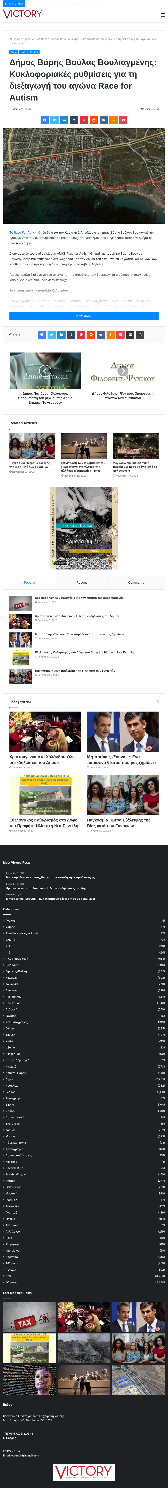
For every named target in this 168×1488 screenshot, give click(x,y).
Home (16, 39)
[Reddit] (94, 120)
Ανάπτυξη (12, 1212)
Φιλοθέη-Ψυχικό (16, 1174)
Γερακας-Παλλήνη (18, 971)
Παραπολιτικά (15, 1117)
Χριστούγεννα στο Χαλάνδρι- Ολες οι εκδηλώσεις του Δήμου (77, 616)
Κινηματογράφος (17, 1022)
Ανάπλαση (12, 1225)
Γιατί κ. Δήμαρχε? (17, 1060)
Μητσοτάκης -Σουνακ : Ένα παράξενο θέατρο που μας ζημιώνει (68, 3)
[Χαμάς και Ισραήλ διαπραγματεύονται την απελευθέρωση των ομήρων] (84, 1348)
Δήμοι (26, 39)
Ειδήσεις (33, 51)
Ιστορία (10, 1218)
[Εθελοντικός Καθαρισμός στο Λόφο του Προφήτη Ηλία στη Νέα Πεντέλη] (20, 658)
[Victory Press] (22, 14)
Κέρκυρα (11, 1161)
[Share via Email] (130, 335)
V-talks (10, 1111)
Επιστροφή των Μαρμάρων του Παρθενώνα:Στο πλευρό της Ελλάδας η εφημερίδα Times (83, 466)
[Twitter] (54, 120)
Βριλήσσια (12, 965)
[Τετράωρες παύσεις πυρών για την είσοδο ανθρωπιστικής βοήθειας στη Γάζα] (138, 1380)
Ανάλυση (11, 920)
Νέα (22, 51)
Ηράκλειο (12, 1085)
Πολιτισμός (13, 1003)
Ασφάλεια (12, 1206)
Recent (82, 582)
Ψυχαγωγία (13, 1244)
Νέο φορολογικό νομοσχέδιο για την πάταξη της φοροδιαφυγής (79, 597)
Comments (136, 582)
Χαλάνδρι (12, 977)
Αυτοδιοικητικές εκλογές (22, 933)
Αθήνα (10, 1028)
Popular (29, 582)
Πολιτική (11, 1009)
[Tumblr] (74, 120)
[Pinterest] (84, 120)
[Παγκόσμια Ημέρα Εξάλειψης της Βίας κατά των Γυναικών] (32, 446)
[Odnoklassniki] (113, 120)
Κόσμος (10, 1130)
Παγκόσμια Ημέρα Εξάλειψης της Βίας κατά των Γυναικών (75, 670)
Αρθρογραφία (14, 1149)
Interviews (12, 1250)
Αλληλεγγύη (14, 1231)
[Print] (140, 335)
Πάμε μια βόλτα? (17, 1142)
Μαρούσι (11, 1136)
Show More (83, 316)
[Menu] (163, 16)
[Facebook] (45, 120)
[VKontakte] (104, 120)
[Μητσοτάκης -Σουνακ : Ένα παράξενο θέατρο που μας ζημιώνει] (20, 639)
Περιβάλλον (14, 996)
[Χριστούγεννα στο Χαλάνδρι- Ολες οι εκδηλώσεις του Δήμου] (20, 621)
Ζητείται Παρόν (16, 1072)
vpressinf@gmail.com (25, 1455)
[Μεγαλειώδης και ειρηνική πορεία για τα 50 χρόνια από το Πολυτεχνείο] (136, 446)
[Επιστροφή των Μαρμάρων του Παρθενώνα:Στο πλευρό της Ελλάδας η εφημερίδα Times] (84, 446)
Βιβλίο (10, 1104)
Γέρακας (11, 1199)
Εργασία (11, 1015)
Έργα (9, 1237)
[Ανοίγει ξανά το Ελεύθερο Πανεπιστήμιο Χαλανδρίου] (29, 1380)
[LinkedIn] (64, 120)
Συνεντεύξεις (14, 1168)
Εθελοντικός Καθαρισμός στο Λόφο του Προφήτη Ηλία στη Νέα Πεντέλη (84, 652)
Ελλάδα (11, 1092)
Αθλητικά (12, 1263)
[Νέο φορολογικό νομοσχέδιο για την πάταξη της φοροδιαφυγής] (20, 603)
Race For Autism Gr (28, 232)
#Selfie (10, 1047)
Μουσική (11, 1193)
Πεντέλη (11, 1269)
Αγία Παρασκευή (17, 958)
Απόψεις (11, 990)
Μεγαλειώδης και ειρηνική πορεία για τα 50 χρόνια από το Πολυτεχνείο (135, 466)
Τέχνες (10, 1034)
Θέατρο (10, 1180)
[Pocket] (123, 120)
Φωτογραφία (14, 1098)
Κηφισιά (11, 1066)
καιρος (10, 927)
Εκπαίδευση (14, 1187)
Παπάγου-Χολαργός (19, 1155)
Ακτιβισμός (13, 1053)
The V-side (13, 1123)
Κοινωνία (12, 984)
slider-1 (10, 939)
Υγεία (9, 1041)
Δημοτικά (12, 1257)
